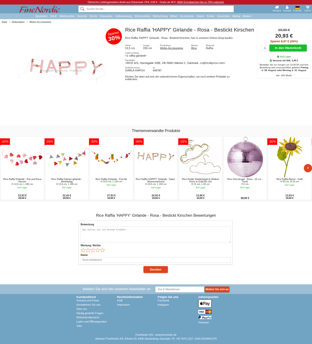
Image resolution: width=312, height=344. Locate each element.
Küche (93, 16)
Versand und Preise (87, 300)
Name (84, 255)
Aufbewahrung (123, 16)
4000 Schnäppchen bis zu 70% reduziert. (200, 2)
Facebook (163, 300)
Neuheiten (41, 16)
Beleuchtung (160, 16)
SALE (53, 16)
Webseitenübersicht (87, 317)
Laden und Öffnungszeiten (91, 321)
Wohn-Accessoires (171, 48)
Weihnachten (67, 16)
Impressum (123, 304)
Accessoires (187, 16)
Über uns (81, 309)
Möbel (173, 16)
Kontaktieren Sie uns (88, 304)
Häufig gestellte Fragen (89, 313)
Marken (247, 16)
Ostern (200, 16)
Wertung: (91, 245)
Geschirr (82, 16)
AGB (120, 300)
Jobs (79, 325)
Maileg (236, 16)
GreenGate (223, 16)
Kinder (210, 16)
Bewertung (87, 224)
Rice (194, 48)
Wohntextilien (142, 16)
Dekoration (106, 16)
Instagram (163, 304)
